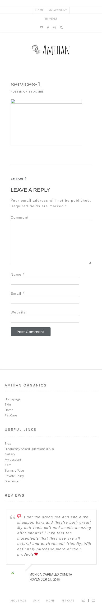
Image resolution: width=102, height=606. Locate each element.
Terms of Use (14, 470)
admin (38, 91)
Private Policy (14, 476)
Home (39, 10)
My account (58, 10)
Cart (8, 465)
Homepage (13, 399)
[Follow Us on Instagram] (54, 27)
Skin (8, 404)
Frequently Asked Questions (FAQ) (29, 449)
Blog (8, 443)
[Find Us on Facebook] (48, 27)
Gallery (10, 454)
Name (18, 274)
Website (18, 312)
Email (17, 293)
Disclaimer (12, 481)
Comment (20, 217)
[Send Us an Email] (41, 27)
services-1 (19, 178)
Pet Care (11, 415)
